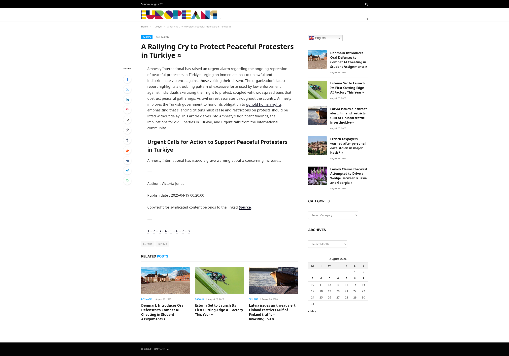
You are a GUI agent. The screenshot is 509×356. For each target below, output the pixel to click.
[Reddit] (127, 150)
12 (329, 285)
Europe (148, 243)
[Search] (366, 4)
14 (346, 285)
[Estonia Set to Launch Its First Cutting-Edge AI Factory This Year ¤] (219, 280)
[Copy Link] (127, 130)
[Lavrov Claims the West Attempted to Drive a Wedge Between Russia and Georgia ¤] (317, 176)
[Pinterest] (127, 110)
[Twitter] (127, 89)
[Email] (127, 120)
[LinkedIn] (127, 99)
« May (312, 311)
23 (363, 291)
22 (354, 291)
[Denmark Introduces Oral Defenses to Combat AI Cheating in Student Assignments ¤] (165, 280)
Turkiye (147, 37)
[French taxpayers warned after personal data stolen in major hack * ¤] (317, 145)
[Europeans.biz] (179, 14)
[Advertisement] (268, 14)
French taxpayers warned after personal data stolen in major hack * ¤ (348, 146)
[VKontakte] (127, 160)
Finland (253, 299)
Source (245, 207)
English (320, 38)
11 (321, 285)
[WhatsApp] (127, 181)
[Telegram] (127, 171)
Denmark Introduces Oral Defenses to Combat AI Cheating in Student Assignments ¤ (163, 312)
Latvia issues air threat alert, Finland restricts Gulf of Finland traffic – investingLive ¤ (272, 312)
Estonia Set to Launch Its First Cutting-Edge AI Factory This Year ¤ (219, 310)
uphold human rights (263, 104)
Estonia (200, 299)
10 (312, 285)
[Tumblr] (127, 140)
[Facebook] (127, 79)
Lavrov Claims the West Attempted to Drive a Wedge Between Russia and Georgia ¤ (348, 176)
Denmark (146, 299)
